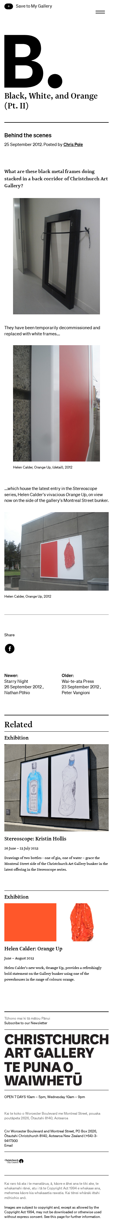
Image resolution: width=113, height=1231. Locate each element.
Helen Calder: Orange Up (33, 948)
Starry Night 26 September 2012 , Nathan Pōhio (23, 684)
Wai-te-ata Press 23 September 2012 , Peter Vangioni (81, 684)
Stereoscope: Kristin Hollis (35, 838)
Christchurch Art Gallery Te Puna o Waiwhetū (39, 1085)
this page (57, 1216)
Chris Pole (73, 144)
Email (8, 1145)
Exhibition (16, 737)
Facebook (10, 648)
